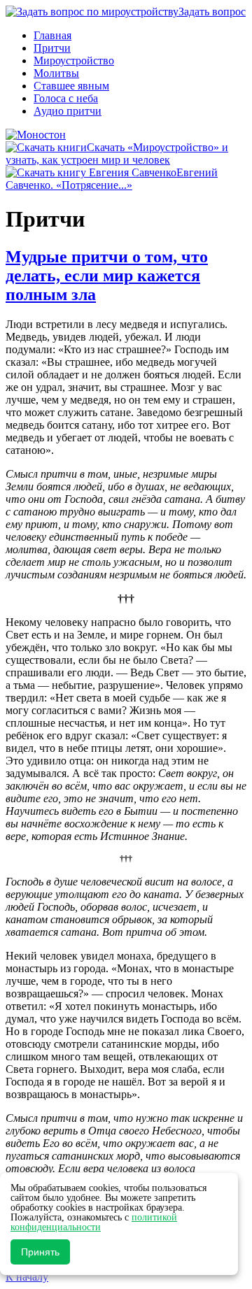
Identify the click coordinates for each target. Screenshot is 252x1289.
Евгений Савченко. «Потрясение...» (112, 178)
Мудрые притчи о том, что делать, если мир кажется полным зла (107, 276)
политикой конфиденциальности (93, 1222)
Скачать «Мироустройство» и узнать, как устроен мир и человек (117, 153)
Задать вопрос (212, 11)
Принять (40, 1252)
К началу (27, 1277)
